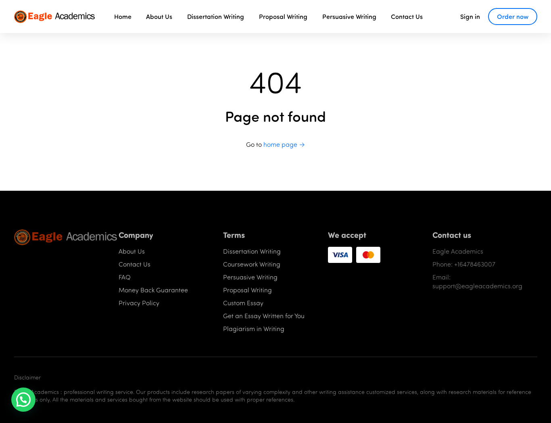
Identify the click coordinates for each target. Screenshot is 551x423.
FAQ (125, 277)
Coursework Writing (251, 264)
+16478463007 (474, 264)
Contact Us (407, 16)
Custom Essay (243, 302)
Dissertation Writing (215, 16)
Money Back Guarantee (153, 289)
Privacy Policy (139, 302)
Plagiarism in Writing (253, 328)
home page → (284, 144)
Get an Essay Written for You (264, 315)
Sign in (470, 16)
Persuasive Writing (349, 16)
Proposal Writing (283, 16)
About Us (159, 16)
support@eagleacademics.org (477, 285)
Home (122, 16)
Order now (512, 16)
